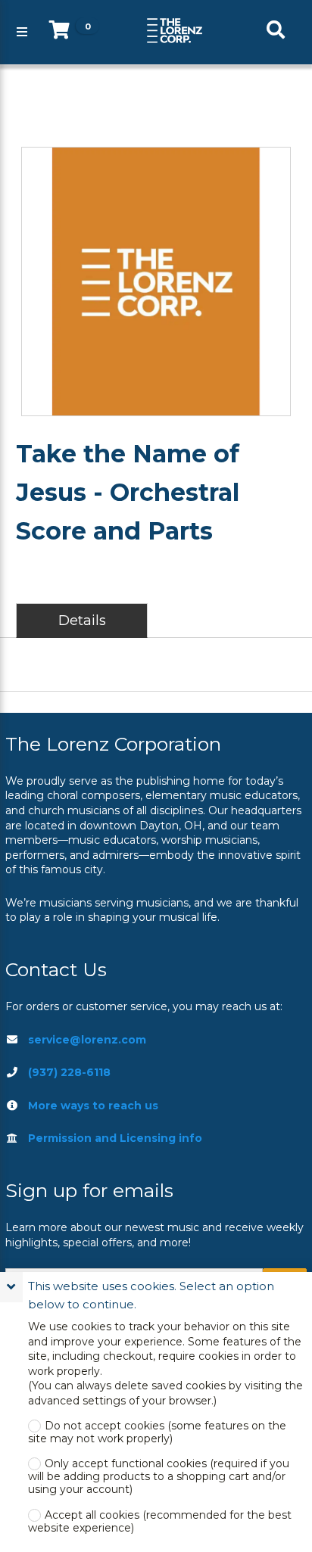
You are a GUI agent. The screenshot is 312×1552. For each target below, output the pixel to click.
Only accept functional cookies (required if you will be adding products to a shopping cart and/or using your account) (158, 1476)
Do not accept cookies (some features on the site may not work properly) (157, 1432)
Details (82, 620)
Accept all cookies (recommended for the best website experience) (160, 1522)
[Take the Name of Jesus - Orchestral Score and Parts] (156, 281)
